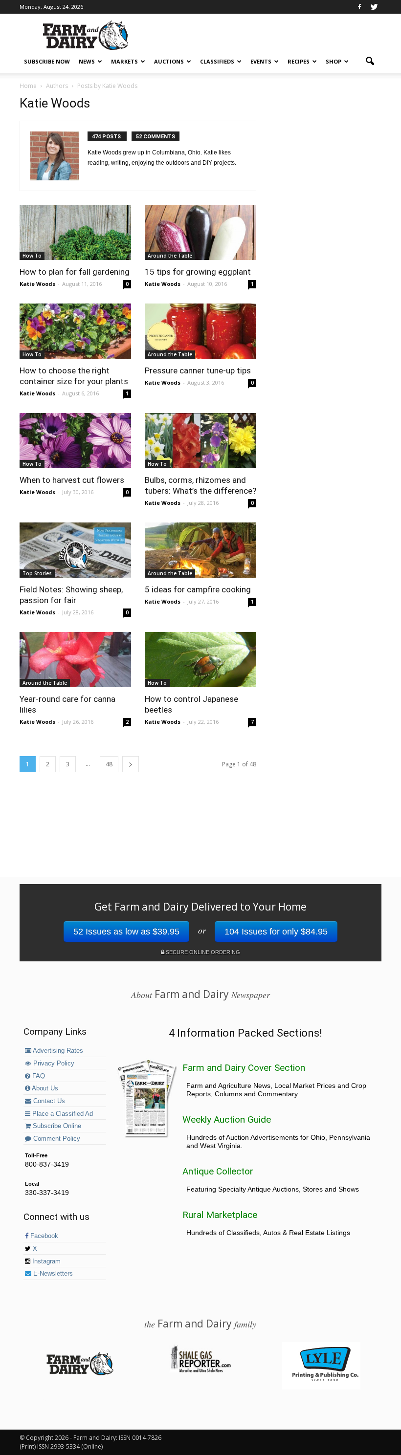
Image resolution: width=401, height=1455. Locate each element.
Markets (124, 61)
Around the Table (170, 255)
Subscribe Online (56, 1126)
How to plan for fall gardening (75, 272)
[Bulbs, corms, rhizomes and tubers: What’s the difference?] (200, 440)
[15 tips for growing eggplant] (200, 232)
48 (109, 764)
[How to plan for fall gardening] (75, 232)
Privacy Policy (52, 1063)
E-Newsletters (52, 1273)
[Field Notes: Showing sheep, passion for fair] (75, 550)
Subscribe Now (47, 61)
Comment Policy (55, 1138)
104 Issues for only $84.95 (276, 931)
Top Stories (37, 573)
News (87, 61)
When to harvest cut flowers (72, 480)
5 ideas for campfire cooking (198, 589)
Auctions (169, 61)
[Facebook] (359, 7)
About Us (44, 1088)
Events (260, 61)
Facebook (43, 1236)
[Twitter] (374, 7)
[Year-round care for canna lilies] (75, 659)
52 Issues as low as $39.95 (126, 931)
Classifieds (217, 61)
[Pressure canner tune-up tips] (200, 331)
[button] (369, 61)
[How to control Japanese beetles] (200, 659)
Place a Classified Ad (61, 1113)
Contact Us (48, 1101)
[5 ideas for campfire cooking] (200, 550)
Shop (333, 61)
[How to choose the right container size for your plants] (75, 331)
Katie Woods (37, 283)
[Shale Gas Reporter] (200, 1371)
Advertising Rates (57, 1050)
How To (32, 255)
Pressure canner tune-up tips (198, 370)
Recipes (299, 61)
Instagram (45, 1261)
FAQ (37, 1076)
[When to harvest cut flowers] (75, 440)
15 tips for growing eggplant (198, 272)
